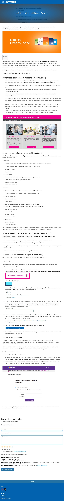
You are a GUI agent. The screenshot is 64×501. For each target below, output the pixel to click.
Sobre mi (3, 495)
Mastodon (3, 497)
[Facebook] (2, 489)
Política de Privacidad (20, 451)
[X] (5, 489)
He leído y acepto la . (14, 451)
